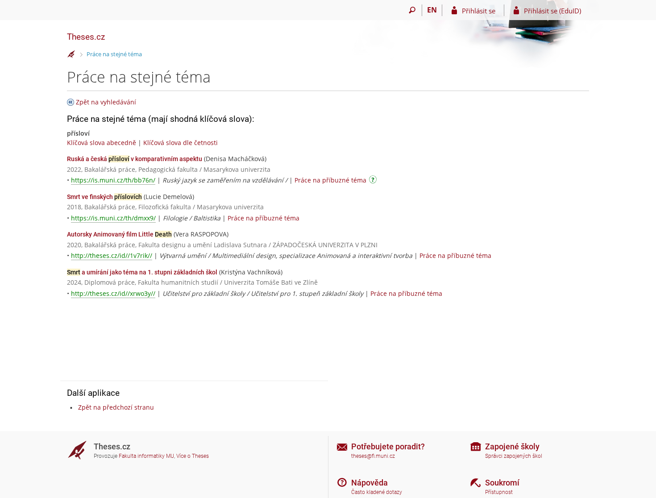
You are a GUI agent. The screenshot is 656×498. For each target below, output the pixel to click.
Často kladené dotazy (376, 492)
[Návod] (374, 181)
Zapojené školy (512, 446)
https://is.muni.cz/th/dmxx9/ (113, 218)
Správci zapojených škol (513, 456)
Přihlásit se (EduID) (552, 10)
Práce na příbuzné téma (330, 180)
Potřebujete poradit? (388, 446)
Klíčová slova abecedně (101, 142)
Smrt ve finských (104, 196)
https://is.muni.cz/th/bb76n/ (113, 180)
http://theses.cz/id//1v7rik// (111, 255)
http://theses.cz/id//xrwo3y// (113, 293)
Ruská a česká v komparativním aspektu (134, 158)
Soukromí (502, 482)
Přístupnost (499, 492)
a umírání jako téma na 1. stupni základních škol (142, 272)
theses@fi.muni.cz (373, 456)
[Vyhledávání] (412, 10)
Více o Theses (192, 456)
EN (432, 10)
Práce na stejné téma (114, 54)
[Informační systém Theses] (71, 54)
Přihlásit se (478, 10)
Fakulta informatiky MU (146, 456)
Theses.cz (86, 37)
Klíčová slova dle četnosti (180, 142)
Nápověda (369, 482)
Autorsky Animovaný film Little (119, 234)
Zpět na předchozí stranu (116, 407)
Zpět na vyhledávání (106, 102)
